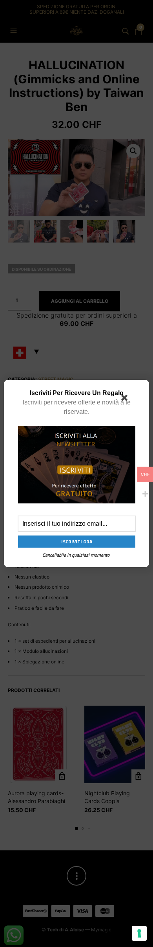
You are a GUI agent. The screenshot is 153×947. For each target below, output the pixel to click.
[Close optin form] (126, 399)
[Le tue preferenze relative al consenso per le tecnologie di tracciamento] (139, 933)
